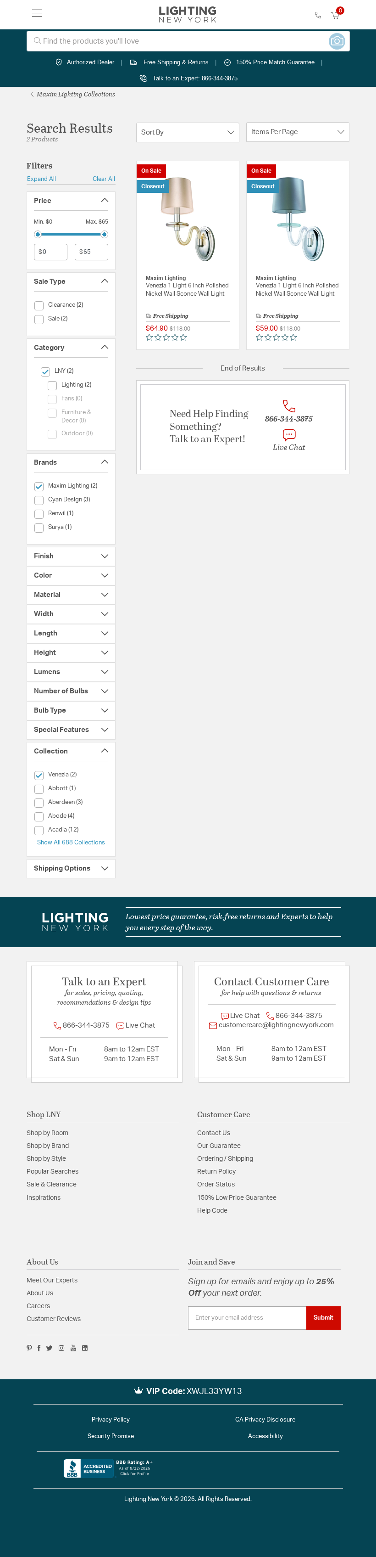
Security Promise (111, 1436)
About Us (40, 1293)
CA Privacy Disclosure (265, 1420)
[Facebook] (39, 1348)
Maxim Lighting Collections (75, 94)
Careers (38, 1306)
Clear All (104, 179)
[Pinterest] (29, 1348)
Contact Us (213, 1133)
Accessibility (265, 1436)
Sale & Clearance (52, 1184)
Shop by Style (46, 1159)
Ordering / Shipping (225, 1159)
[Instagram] (61, 1348)
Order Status (216, 1184)
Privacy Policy (111, 1420)
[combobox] (188, 41)
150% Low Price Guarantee (236, 1198)
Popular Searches (52, 1172)
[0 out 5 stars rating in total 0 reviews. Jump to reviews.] (168, 337)
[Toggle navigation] (37, 14)
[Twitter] (49, 1348)
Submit (323, 1318)
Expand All (41, 179)
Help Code (212, 1211)
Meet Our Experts (52, 1280)
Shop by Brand (48, 1146)
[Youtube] (73, 1348)
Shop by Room (47, 1133)
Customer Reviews (54, 1319)
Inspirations (44, 1198)
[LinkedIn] (85, 1348)
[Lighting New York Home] (187, 15)
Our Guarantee (219, 1146)
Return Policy (216, 1172)
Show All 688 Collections (71, 842)
